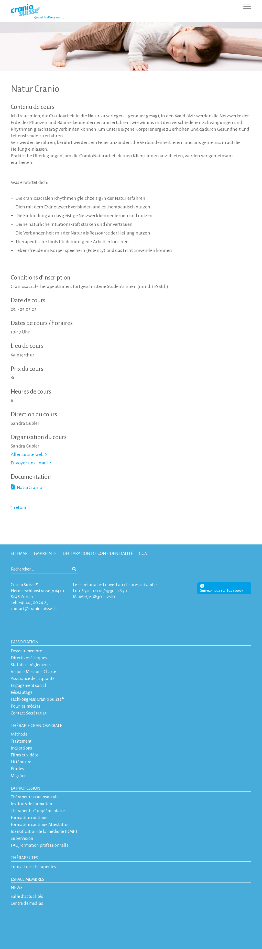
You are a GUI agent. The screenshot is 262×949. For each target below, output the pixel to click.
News (17, 887)
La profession (25, 788)
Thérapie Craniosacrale (36, 725)
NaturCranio (29, 487)
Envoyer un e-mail (29, 462)
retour (20, 507)
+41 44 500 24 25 (33, 602)
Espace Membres (27, 879)
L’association (25, 642)
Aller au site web (27, 454)
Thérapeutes (24, 858)
